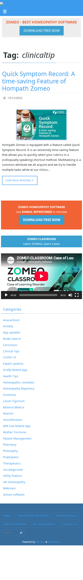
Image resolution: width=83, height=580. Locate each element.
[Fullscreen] (77, 294)
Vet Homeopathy (14, 481)
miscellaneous (12, 419)
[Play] (6, 294)
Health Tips (10, 375)
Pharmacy (9, 444)
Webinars (9, 487)
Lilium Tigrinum (14, 400)
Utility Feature (12, 475)
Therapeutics (12, 462)
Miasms (8, 412)
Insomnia (9, 394)
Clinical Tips (11, 350)
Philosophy (10, 450)
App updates (11, 332)
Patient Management (17, 437)
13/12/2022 (14, 97)
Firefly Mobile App (15, 369)
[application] (41, 275)
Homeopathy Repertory (18, 388)
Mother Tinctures (14, 431)
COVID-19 (9, 356)
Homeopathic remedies (18, 381)
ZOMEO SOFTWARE (14, 523)
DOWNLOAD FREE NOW (42, 30)
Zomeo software (14, 493)
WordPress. (54, 541)
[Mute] (70, 294)
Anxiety (8, 325)
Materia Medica (13, 406)
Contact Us (70, 523)
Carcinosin (10, 344)
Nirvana (40, 541)
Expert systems (13, 363)
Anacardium (11, 319)
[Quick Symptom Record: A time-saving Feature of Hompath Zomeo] (41, 123)
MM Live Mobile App (17, 425)
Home (7, 514)
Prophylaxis (11, 456)
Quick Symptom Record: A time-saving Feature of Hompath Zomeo (38, 81)
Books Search (12, 338)
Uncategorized (13, 469)
